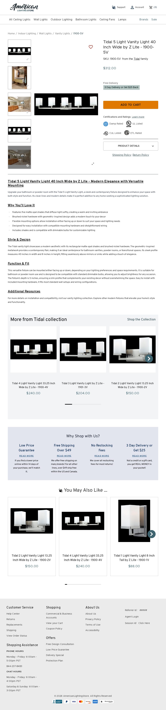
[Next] (149, 359)
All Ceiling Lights (19, 19)
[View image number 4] (19, 130)
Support (121, 7)
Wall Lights (41, 19)
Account (139, 7)
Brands (143, 19)
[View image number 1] (19, 51)
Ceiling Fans (107, 19)
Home (11, 33)
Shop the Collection (141, 320)
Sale (154, 19)
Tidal (137, 59)
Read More (26, 456)
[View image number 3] (19, 104)
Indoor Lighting (27, 33)
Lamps (122, 19)
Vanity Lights (62, 33)
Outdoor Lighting (61, 19)
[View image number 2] (19, 77)
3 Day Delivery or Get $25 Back (121, 87)
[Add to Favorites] (90, 46)
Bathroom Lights (86, 19)
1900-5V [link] (78, 33)
